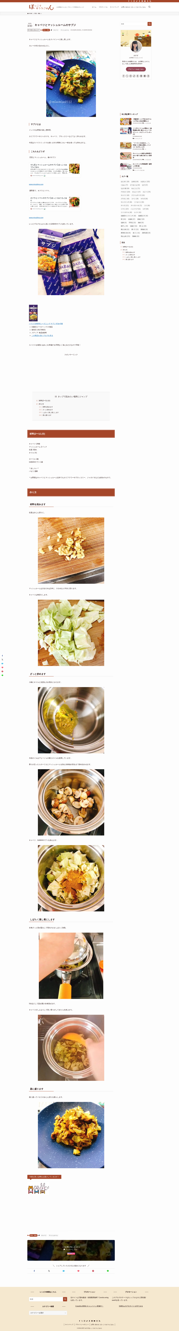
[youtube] (145, 1)
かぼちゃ (145, 181)
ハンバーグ (135, 209)
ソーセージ (139, 202)
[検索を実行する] (150, 24)
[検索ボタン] (149, 7)
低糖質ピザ (143, 216)
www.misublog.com (36, 184)
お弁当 (135, 181)
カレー (146, 192)
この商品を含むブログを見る (42, 335)
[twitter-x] (131, 1)
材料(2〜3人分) (44, 400)
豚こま (142, 226)
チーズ (125, 205)
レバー (137, 212)
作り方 (41, 404)
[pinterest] (142, 1)
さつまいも (135, 185)
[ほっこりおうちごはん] (41, 7)
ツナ (147, 205)
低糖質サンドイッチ (128, 216)
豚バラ (135, 229)
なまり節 (125, 188)
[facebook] (128, 1)
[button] (34, 1271)
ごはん (124, 185)
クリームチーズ (138, 195)
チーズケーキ (136, 205)
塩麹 (123, 222)
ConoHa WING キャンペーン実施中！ (89, 1306)
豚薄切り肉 (126, 233)
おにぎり (125, 181)
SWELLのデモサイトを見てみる (131, 1306)
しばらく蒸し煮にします (51, 412)
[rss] (150, 1)
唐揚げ (140, 219)
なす (145, 185)
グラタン (125, 198)
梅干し (124, 226)
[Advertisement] (71, 370)
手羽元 (132, 222)
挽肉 (141, 222)
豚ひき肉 (125, 229)
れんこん (136, 188)
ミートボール (126, 212)
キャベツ (56, 30)
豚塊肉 (144, 229)
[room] (139, 1)
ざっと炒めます (48, 409)
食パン (136, 233)
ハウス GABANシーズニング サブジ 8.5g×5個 (46, 324)
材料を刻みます (48, 407)
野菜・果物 (46, 30)
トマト (125, 209)
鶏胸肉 (135, 236)
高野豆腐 (146, 233)
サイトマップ (69, 1324)
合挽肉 (131, 219)
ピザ (145, 209)
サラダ (144, 198)
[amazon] (147, 1)
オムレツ (136, 192)
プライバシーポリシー (82, 1324)
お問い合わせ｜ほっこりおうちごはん (102, 1324)
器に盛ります (47, 415)
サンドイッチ (126, 202)
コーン (135, 198)
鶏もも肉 (125, 236)
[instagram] (134, 1)
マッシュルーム (65, 30)
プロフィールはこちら (136, 69)
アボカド (125, 192)
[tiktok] (136, 1)
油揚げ (133, 226)
